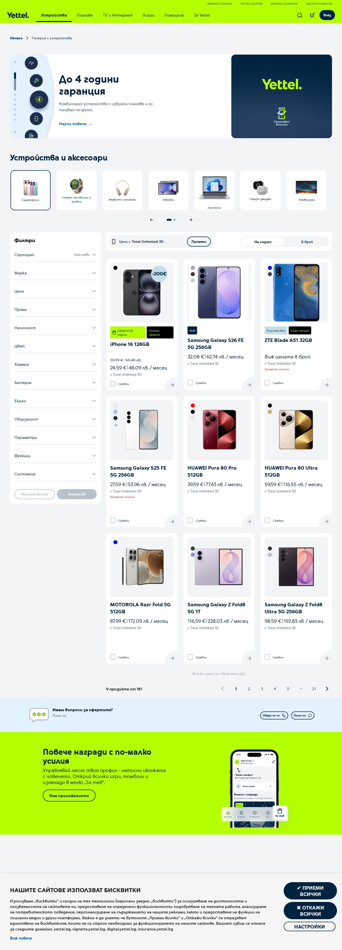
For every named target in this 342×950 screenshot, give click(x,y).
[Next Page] (327, 689)
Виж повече (21, 938)
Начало (16, 38)
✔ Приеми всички (310, 891)
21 (314, 688)
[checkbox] (112, 383)
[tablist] (125, 15)
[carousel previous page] (151, 220)
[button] (56, 255)
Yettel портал (251, 3)
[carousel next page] (191, 220)
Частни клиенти (319, 3)
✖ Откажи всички (310, 910)
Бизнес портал (220, 3)
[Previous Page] (223, 689)
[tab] (54, 15)
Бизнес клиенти (284, 3)
